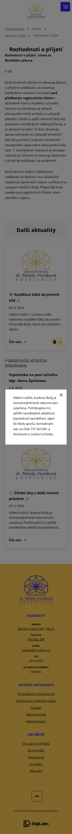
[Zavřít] (61, 395)
